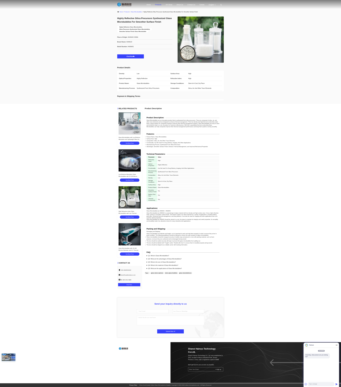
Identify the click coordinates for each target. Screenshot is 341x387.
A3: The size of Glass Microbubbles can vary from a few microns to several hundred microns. (175, 262)
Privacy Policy (133, 385)
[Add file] (306, 384)
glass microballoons (185, 273)
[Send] (336, 384)
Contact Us (191, 5)
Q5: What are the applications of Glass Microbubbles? (165, 268)
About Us (180, 5)
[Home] (124, 4)
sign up (219, 369)
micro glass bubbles (171, 273)
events (202, 5)
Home (149, 5)
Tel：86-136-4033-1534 (127, 353)
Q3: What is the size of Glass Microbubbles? (162, 262)
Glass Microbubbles (136, 12)
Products (158, 5)
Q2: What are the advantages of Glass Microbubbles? (165, 259)
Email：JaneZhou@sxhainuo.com (129, 357)
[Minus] (336, 345)
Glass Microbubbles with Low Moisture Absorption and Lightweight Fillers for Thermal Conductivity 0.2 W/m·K (129, 139)
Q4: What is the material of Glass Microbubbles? (163, 265)
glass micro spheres (157, 273)
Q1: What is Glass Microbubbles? (158, 255)
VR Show (169, 5)
